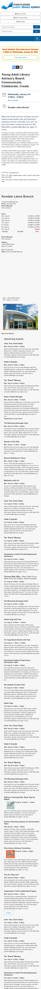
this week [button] (20, 231)
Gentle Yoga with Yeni (12, 619)
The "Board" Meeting (12, 380)
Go (36, 27)
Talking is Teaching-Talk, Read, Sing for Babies (19, 798)
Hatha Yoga (8, 703)
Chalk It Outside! (10, 362)
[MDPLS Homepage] (20, 6)
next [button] (37, 231)
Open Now (21, 22)
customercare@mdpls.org (9, 202)
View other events (20, 57)
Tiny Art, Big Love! (11, 874)
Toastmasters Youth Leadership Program (20, 891)
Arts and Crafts (31, 179)
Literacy (11, 179)
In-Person (29, 175)
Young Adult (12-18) (14, 172)
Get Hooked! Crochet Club (14, 684)
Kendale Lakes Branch (18, 107)
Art (36, 179)
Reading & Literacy (18, 175)
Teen (6, 179)
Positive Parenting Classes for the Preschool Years (21, 822)
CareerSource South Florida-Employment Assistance (20, 555)
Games (34, 175)
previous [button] (5, 231)
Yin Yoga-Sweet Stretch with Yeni (17, 640)
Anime (2, 181)
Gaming (21, 179)
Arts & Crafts (8, 177)
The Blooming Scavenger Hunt (16, 423)
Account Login (21, 14)
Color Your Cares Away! (13, 343)
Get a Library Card (21, 18)
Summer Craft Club (11, 441)
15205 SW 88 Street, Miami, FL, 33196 (13, 299)
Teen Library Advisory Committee (17, 848)
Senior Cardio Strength (13, 396)
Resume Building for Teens (14, 458)
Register (8, 913)
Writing (11, 175)
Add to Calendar (13, 100)
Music (24, 175)
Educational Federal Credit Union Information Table (17, 661)
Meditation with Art (11, 480)
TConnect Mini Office (20, 577)
